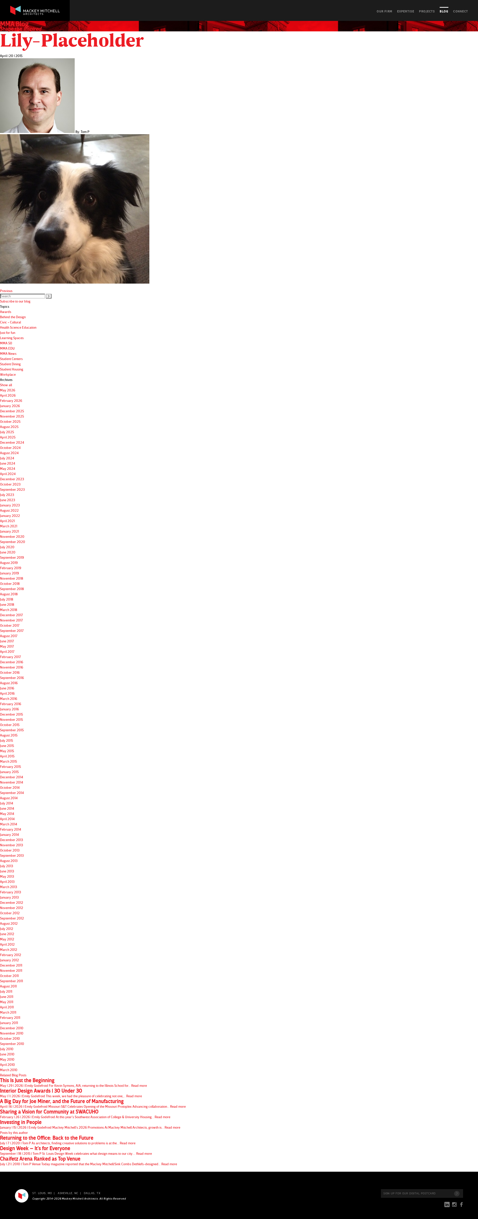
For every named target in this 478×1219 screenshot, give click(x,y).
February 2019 (10, 568)
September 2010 (12, 1043)
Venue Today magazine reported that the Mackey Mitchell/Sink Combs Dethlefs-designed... (88, 1161)
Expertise (405, 11)
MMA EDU (7, 348)
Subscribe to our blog (15, 301)
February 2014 (10, 829)
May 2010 (7, 1059)
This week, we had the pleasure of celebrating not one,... (71, 1093)
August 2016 (9, 683)
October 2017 (9, 625)
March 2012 (8, 949)
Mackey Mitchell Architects (21, 1196)
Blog (444, 11)
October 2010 (10, 1038)
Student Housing (11, 369)
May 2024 (7, 468)
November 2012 (11, 908)
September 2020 (12, 542)
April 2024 (8, 474)
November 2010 (11, 1033)
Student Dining (10, 364)
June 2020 (7, 552)
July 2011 (6, 991)
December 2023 (12, 479)
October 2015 (9, 725)
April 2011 (7, 1007)
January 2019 (9, 573)
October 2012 (10, 913)
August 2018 (9, 594)
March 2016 (8, 698)
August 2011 (8, 986)
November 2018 (11, 578)
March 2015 (8, 761)
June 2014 (7, 808)
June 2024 (7, 463)
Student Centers (11, 359)
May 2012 (7, 939)
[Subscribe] (457, 1193)
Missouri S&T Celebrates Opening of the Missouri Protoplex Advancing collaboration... (93, 1103)
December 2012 (11, 902)
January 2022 (10, 515)
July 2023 (7, 494)
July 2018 (6, 599)
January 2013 (9, 897)
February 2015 (10, 766)
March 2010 (8, 1070)
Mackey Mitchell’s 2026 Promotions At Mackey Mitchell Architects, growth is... (90, 1124)
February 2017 (10, 657)
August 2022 (9, 510)
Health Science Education (18, 327)
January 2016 (9, 709)
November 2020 (12, 536)
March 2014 (8, 824)
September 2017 (12, 630)
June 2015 (7, 745)
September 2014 (12, 793)
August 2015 (8, 735)
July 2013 (6, 866)
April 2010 (7, 1064)
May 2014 (7, 813)
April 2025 (7, 437)
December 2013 (11, 840)
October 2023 (10, 484)
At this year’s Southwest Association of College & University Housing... (85, 1114)
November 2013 (11, 845)
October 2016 (10, 672)
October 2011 (9, 976)
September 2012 (12, 918)
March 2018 (8, 610)
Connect (460, 11)
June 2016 (7, 688)
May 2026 (7, 390)
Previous (6, 291)
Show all (6, 385)
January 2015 (9, 772)
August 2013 (9, 860)
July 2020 (7, 547)
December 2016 (11, 662)
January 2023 (10, 505)
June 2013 (7, 871)
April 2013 (7, 881)
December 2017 (11, 615)
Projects (427, 11)
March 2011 (8, 1012)
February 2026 (11, 400)
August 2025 (9, 427)
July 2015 (6, 740)
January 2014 (9, 834)
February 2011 (10, 1017)
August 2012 (9, 923)
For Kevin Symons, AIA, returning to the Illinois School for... (73, 1083)
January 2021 (9, 531)
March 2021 (8, 526)
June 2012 (7, 934)
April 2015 (7, 756)
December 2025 (12, 411)
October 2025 (10, 421)
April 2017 (7, 651)
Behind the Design (13, 317)
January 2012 (9, 960)
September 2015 (12, 730)
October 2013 (10, 850)
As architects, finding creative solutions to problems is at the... (67, 1140)
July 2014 (6, 803)
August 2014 (9, 798)
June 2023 (7, 500)
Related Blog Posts (13, 1075)
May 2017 (7, 646)
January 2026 (10, 406)
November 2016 (11, 667)
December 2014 (11, 777)
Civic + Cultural (10, 322)
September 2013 (12, 855)
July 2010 (6, 1049)
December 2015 (11, 714)
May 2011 (6, 1002)
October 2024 (10, 447)
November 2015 (11, 719)
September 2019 (12, 557)
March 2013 (8, 887)
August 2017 (8, 636)
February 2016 (10, 704)
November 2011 (11, 970)
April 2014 (7, 819)
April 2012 (7, 944)
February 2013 (10, 892)
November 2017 (11, 620)
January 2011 (9, 1023)
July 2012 (6, 928)
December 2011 (11, 965)
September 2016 (12, 677)
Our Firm (384, 11)
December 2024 (12, 442)
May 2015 (7, 751)
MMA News (8, 353)
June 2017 (7, 641)
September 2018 (12, 589)
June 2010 (7, 1054)
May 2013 (7, 876)
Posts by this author (14, 1132)
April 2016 (7, 693)
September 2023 (12, 489)
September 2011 (11, 981)
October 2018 (10, 583)
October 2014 (10, 787)
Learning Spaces (12, 338)
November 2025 (12, 416)
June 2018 (7, 604)
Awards (5, 311)
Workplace (8, 374)
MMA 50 (6, 343)
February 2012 (10, 955)
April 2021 (7, 521)
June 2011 (6, 996)
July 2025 (7, 432)
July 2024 (7, 458)
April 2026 (8, 395)
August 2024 (9, 453)
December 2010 (11, 1028)
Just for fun (7, 332)
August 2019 (9, 562)
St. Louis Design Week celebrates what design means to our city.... (76, 1151)
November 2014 (11, 782)
